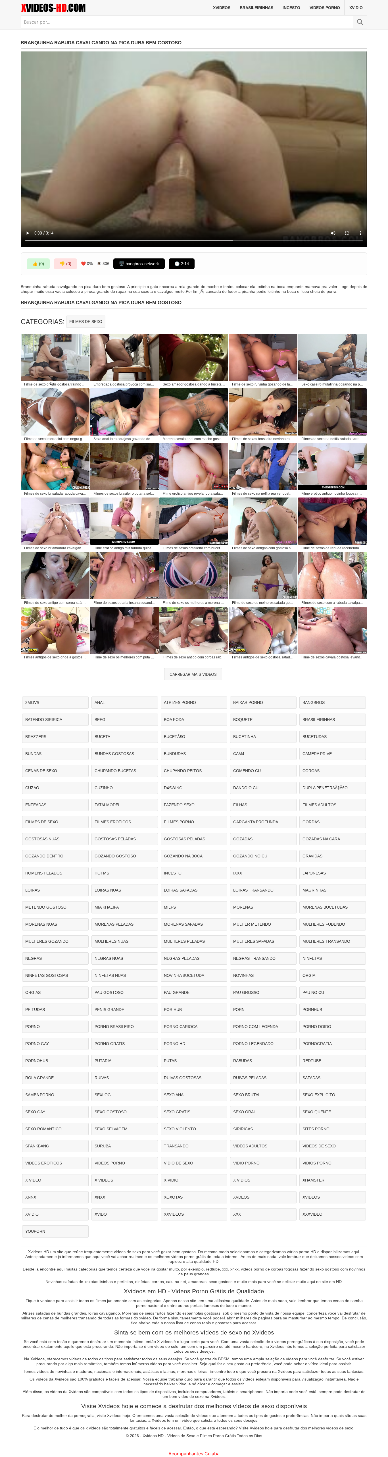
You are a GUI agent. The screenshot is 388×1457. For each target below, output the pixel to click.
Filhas (240, 805)
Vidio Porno (246, 1163)
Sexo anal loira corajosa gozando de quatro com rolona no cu (124, 439)
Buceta (102, 736)
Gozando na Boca (183, 856)
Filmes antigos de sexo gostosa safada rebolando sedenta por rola (263, 657)
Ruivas (102, 1077)
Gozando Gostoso (115, 856)
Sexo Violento (180, 1129)
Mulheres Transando (326, 941)
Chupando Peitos (183, 770)
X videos (104, 1180)
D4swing (173, 788)
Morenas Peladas (114, 924)
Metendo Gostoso (45, 907)
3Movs (32, 702)
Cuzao (32, 788)
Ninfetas (312, 958)
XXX (237, 1214)
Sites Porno (316, 1129)
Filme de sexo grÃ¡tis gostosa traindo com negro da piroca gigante (55, 384)
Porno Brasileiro (114, 1026)
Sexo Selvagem (111, 1129)
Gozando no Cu (250, 856)
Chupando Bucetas (115, 770)
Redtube (312, 1060)
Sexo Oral (244, 1112)
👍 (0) (38, 263)
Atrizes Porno (180, 702)
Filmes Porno (179, 822)
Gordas (311, 822)
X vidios (241, 1180)
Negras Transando (254, 958)
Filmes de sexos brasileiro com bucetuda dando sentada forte (194, 548)
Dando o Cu (245, 788)
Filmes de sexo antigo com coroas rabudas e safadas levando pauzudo (194, 657)
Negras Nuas (109, 958)
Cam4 (238, 753)
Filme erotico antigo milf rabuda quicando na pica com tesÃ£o (124, 548)
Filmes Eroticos (113, 822)
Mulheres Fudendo (324, 924)
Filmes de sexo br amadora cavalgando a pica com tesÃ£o (55, 548)
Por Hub (173, 1009)
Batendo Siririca (43, 719)
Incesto (291, 7)
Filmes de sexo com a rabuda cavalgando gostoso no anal (332, 603)
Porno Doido (317, 1026)
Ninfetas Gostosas (46, 975)
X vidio (171, 1180)
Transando (176, 1146)
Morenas (243, 907)
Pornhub (312, 1009)
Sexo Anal (175, 1095)
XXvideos (174, 1214)
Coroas (311, 770)
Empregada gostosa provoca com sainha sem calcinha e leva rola (124, 384)
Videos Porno (325, 7)
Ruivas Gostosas (182, 1077)
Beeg (100, 719)
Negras (33, 958)
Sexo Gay (35, 1112)
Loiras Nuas (108, 890)
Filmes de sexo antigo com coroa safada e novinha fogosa (55, 603)
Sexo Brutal (246, 1095)
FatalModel (107, 805)
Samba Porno (39, 1095)
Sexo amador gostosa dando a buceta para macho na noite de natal (194, 384)
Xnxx (100, 1197)
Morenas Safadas (183, 924)
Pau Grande (176, 992)
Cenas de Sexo (41, 770)
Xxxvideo (312, 1214)
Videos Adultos (250, 1146)
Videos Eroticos (43, 1163)
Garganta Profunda (255, 822)
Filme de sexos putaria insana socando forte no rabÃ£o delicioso (124, 603)
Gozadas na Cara (321, 839)
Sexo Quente (317, 1112)
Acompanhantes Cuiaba (194, 1453)
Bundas (33, 753)
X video (33, 1180)
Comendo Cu (247, 770)
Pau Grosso (246, 992)
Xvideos (221, 7)
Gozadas (243, 839)
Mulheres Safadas (253, 941)
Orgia (309, 975)
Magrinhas (314, 890)
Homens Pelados (43, 873)
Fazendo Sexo (179, 805)
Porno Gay (37, 1043)
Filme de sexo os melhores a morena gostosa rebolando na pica (194, 603)
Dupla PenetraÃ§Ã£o (325, 788)
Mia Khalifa (107, 907)
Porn (239, 1009)
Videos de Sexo (319, 1146)
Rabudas (242, 1060)
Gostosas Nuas (42, 839)
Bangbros (314, 702)
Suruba (103, 1146)
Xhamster (313, 1180)
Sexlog (103, 1095)
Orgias (33, 992)
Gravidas (312, 856)
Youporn (35, 1231)
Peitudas (35, 1009)
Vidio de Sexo (178, 1163)
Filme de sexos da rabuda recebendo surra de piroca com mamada (332, 548)
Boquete (243, 719)
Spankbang (37, 1146)
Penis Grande (109, 1009)
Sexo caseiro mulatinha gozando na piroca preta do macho (332, 384)
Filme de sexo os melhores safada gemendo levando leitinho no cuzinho (263, 603)
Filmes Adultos (319, 805)
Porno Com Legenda (255, 1026)
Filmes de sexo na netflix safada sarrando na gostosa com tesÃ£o (332, 439)
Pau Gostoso (109, 992)
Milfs (170, 907)
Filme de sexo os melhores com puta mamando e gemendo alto (124, 657)
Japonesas (314, 873)
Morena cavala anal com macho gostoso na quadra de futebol (194, 439)
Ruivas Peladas (249, 1077)
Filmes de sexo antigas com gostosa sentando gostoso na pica (263, 548)
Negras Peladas (181, 958)
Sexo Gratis (177, 1112)
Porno (32, 1026)
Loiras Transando (253, 890)
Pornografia (317, 1043)
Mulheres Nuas (111, 941)
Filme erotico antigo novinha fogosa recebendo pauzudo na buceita (332, 494)
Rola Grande (39, 1077)
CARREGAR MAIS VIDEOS (193, 674)
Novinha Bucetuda (184, 975)
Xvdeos (241, 1197)
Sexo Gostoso (111, 1112)
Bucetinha (244, 736)
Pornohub (36, 1060)
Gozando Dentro (44, 856)
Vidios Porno (317, 1163)
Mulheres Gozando (46, 941)
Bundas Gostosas (114, 753)
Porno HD (174, 1043)
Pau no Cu (313, 992)
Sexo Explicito (319, 1095)
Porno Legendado (253, 1043)
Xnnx (30, 1197)
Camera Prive (317, 753)
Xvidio (356, 7)
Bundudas (175, 753)
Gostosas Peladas (115, 839)
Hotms (102, 873)
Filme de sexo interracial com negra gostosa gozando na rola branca (55, 439)
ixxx (237, 873)
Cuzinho (104, 788)
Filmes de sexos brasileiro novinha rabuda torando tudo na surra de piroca (263, 439)
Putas (170, 1060)
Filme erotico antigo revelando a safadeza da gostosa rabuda (194, 494)
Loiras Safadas (180, 890)
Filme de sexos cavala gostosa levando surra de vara (332, 657)
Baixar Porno (248, 702)
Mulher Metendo (252, 924)
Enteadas (35, 805)
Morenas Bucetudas (325, 907)
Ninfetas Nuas (110, 975)
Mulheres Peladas (184, 941)
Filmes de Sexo (85, 321)
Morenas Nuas (41, 924)
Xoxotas (173, 1197)
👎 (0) (65, 263)
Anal (100, 702)
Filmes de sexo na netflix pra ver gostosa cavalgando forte (263, 494)
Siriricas (243, 1129)
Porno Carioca (180, 1026)
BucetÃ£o (174, 736)
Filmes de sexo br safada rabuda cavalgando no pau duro (55, 494)
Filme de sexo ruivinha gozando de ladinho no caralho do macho (263, 384)
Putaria (103, 1060)
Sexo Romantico (43, 1129)
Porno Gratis (110, 1043)
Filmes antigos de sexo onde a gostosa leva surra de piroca (55, 657)
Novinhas (243, 975)
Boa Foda (174, 719)
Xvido (101, 1214)
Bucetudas (315, 736)
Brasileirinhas (256, 7)
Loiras (32, 890)
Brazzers (35, 736)
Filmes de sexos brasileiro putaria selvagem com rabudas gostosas (124, 494)
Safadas (311, 1077)
